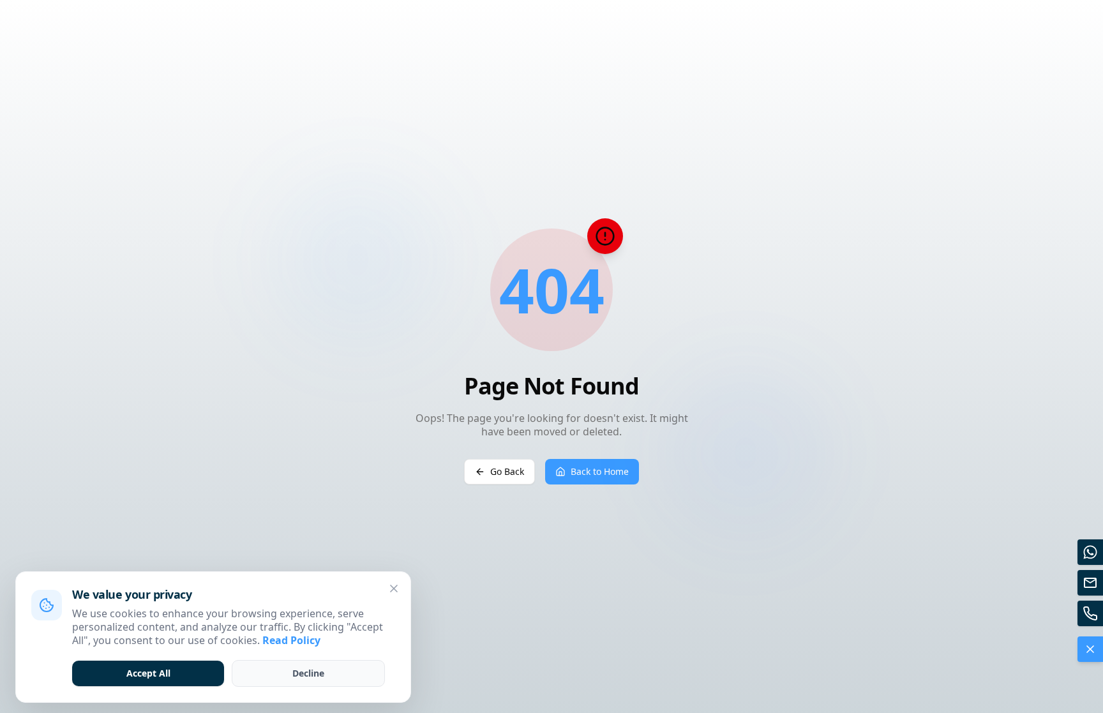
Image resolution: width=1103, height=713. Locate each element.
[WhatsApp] (1090, 552)
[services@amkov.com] (1090, 583)
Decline (308, 673)
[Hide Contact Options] (1090, 649)
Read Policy (291, 640)
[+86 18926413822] (1090, 613)
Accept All (148, 673)
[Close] (393, 588)
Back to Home (600, 471)
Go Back (507, 471)
